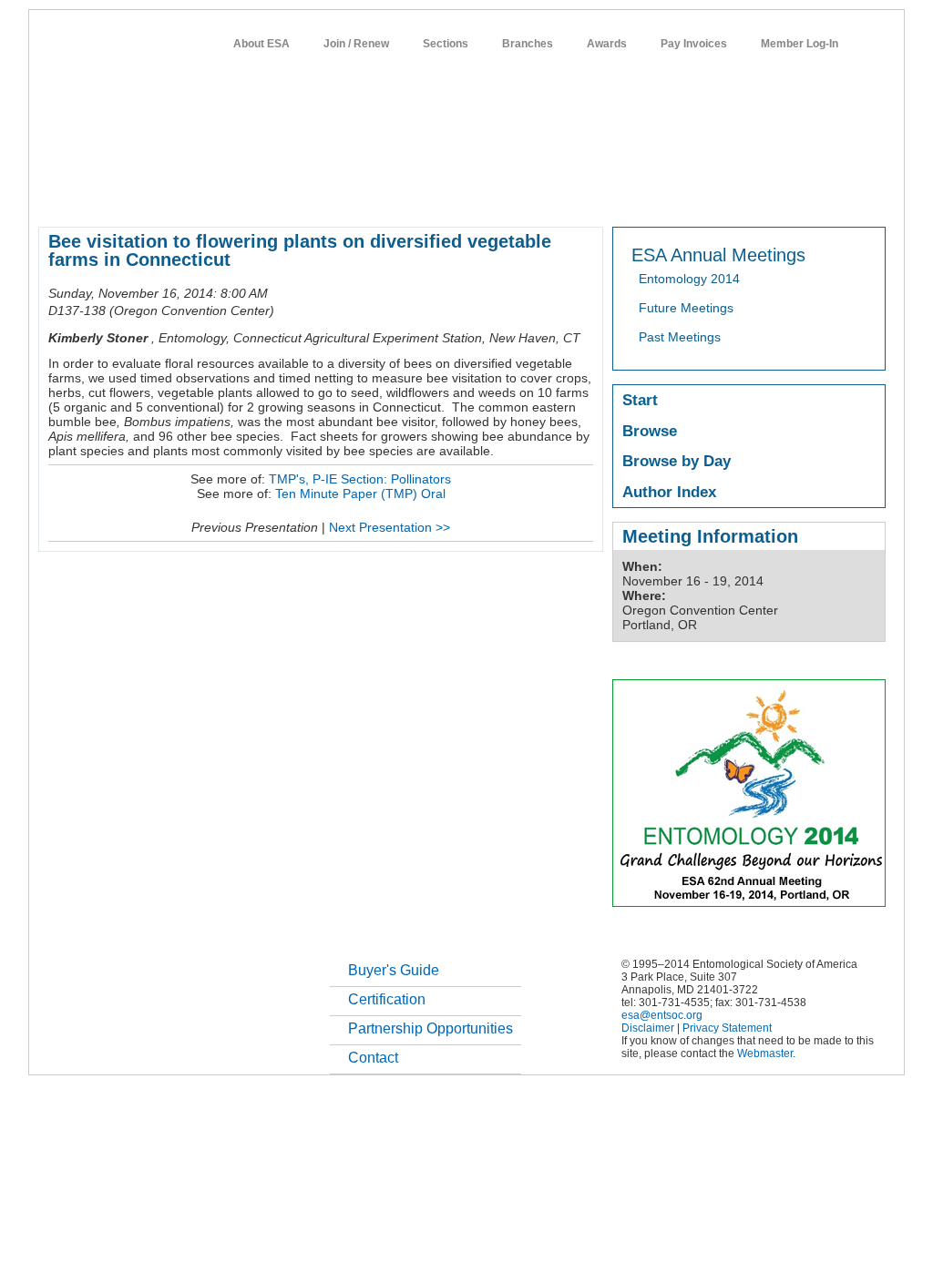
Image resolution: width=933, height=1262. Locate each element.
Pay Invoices (694, 43)
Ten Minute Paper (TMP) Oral (360, 493)
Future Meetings (686, 307)
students (582, 194)
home (53, 194)
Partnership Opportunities (430, 1028)
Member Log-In (799, 43)
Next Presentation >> (389, 527)
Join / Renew (356, 43)
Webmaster (765, 1053)
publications (421, 194)
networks (710, 194)
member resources (251, 194)
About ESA (261, 43)
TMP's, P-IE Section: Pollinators (360, 479)
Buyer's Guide (393, 970)
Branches (527, 43)
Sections (445, 43)
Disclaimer (647, 1028)
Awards (607, 43)
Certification (386, 999)
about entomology (134, 194)
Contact (373, 1057)
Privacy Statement (727, 1028)
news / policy (506, 194)
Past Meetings (680, 337)
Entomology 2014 (689, 278)
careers (645, 194)
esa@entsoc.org (661, 1015)
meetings (346, 194)
